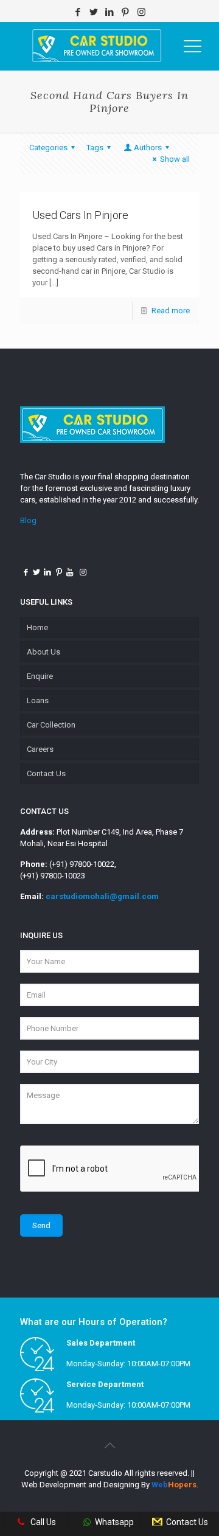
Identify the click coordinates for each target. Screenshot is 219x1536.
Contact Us (46, 773)
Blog (28, 520)
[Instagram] (141, 12)
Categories (48, 147)
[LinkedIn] (109, 12)
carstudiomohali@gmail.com (102, 896)
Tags (94, 147)
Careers (40, 749)
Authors (148, 147)
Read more (170, 310)
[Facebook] (78, 12)
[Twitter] (94, 12)
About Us (43, 651)
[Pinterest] (125, 12)
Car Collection (51, 724)
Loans (38, 700)
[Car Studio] (96, 46)
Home (37, 627)
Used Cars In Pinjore (81, 215)
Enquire (40, 676)
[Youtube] (69, 572)
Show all (175, 159)
